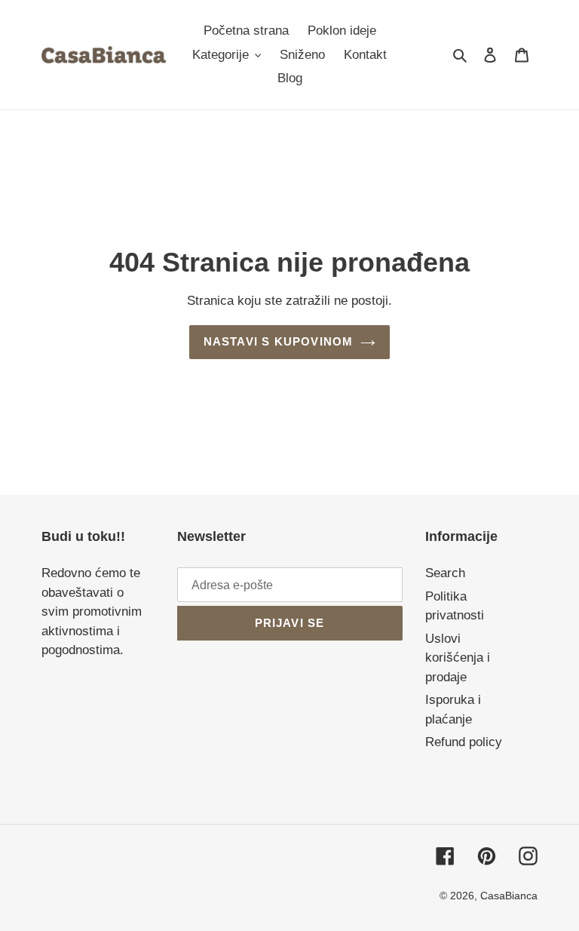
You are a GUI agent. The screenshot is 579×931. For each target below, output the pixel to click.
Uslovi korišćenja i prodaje (457, 657)
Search (445, 573)
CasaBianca (509, 896)
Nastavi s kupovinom (279, 341)
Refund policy (463, 742)
